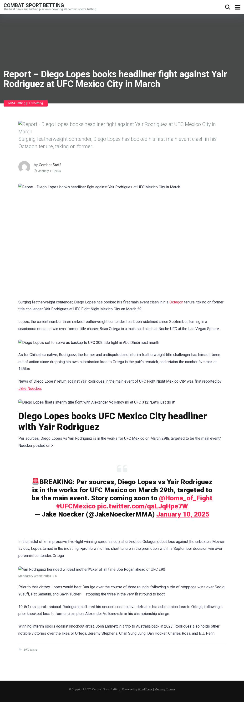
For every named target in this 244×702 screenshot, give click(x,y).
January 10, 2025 (182, 514)
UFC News (30, 649)
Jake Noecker (29, 388)
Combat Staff (50, 165)
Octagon (176, 302)
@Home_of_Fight (185, 498)
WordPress (145, 689)
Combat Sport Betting (34, 5)
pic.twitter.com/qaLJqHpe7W (142, 506)
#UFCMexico (76, 506)
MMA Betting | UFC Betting (25, 103)
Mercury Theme (165, 689)
